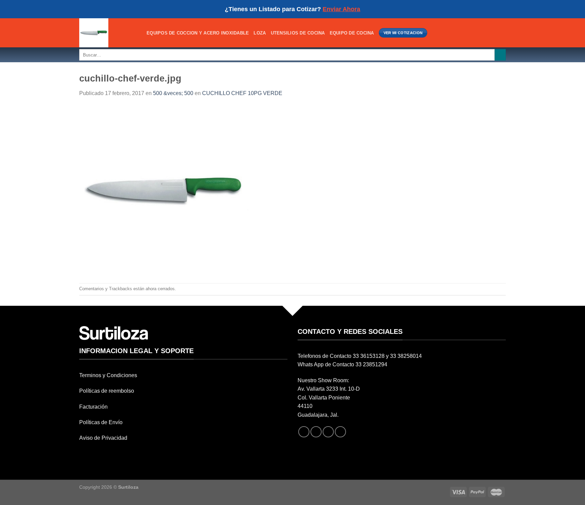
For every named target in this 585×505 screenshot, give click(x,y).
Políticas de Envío (101, 422)
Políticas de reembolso (106, 391)
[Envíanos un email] (328, 431)
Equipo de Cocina (352, 33)
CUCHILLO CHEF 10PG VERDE (242, 93)
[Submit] (500, 55)
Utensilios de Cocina (298, 33)
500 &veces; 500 (173, 93)
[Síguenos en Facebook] (303, 431)
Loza (260, 33)
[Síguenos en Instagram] (316, 431)
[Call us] (340, 431)
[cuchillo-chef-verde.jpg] (163, 190)
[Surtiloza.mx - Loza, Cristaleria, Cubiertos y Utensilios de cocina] (107, 32)
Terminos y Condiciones (108, 375)
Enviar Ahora (341, 9)
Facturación (93, 407)
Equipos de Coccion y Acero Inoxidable (198, 33)
